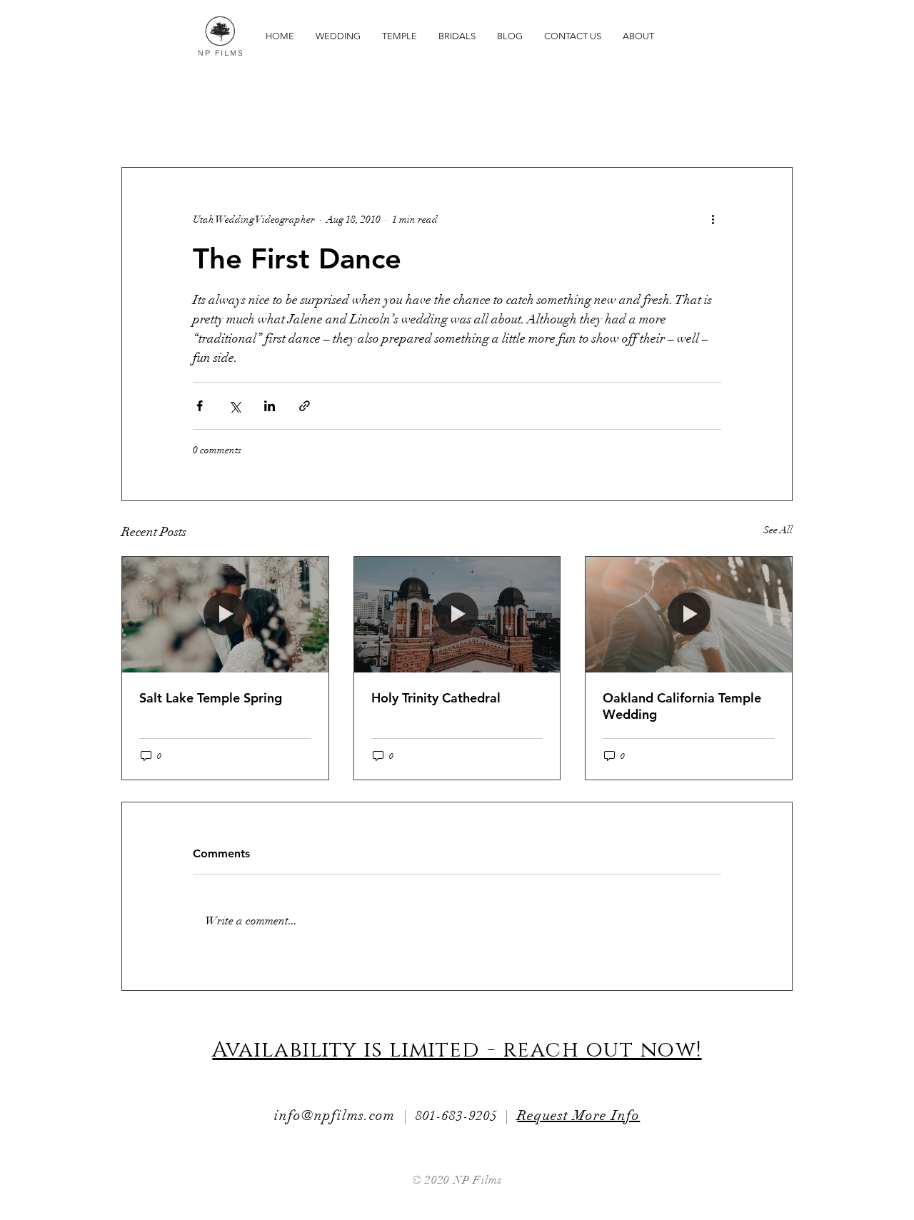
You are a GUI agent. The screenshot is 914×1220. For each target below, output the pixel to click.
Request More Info (578, 1115)
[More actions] (712, 219)
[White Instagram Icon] (170, 1210)
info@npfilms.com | (345, 1115)
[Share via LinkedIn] (269, 406)
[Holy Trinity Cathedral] (457, 614)
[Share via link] (304, 406)
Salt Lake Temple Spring (210, 698)
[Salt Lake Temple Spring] (225, 614)
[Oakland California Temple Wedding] (689, 614)
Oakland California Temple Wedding (682, 706)
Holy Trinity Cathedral (436, 698)
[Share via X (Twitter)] (234, 406)
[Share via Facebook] (199, 406)
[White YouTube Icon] (116, 1210)
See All (778, 530)
